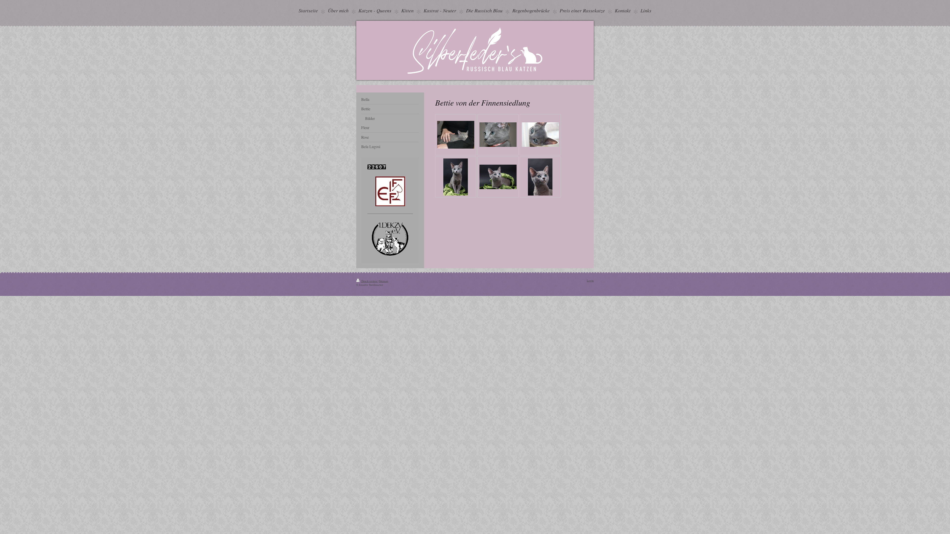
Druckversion (369, 281)
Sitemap (383, 281)
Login (590, 280)
